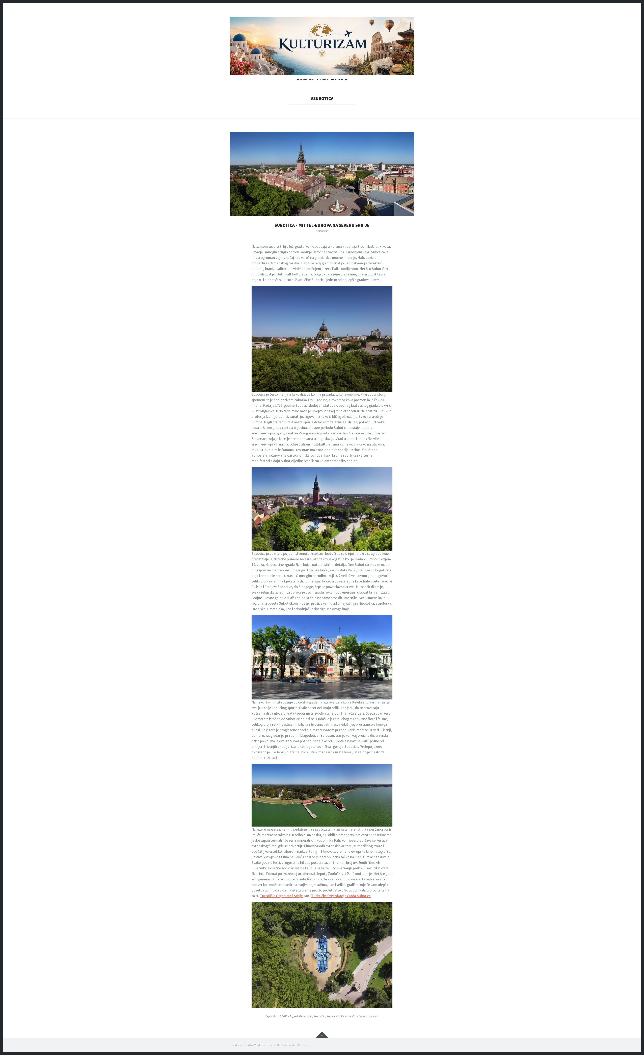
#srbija (340, 1016)
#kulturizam (305, 1016)
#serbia (331, 1016)
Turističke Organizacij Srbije (281, 895)
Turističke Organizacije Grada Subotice (341, 895)
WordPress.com (301, 1045)
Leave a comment (368, 1016)
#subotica (350, 1016)
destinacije (339, 79)
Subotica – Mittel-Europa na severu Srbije (322, 225)
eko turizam (305, 79)
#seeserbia (319, 1016)
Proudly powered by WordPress (248, 1045)
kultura (322, 79)
